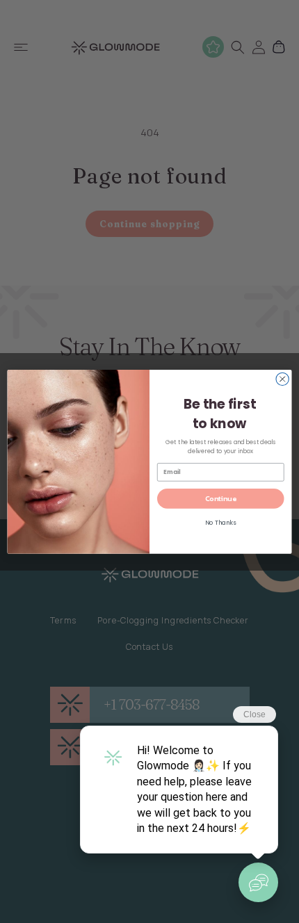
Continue (220, 498)
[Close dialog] (282, 379)
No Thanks (220, 522)
